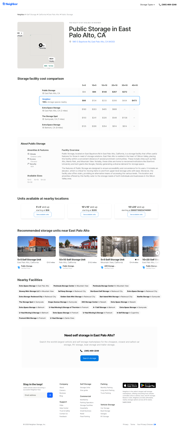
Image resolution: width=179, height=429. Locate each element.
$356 (114, 100)
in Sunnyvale (148, 297)
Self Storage (31, 14)
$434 (124, 100)
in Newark (94, 302)
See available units (42, 214)
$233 (104, 100)
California (42, 14)
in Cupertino (128, 313)
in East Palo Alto (34, 286)
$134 (94, 100)
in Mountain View (71, 286)
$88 (84, 100)
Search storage (89, 358)
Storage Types (146, 5)
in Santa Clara (62, 318)
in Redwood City (72, 291)
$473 (134, 100)
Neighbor (21, 14)
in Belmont (31, 307)
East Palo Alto (53, 14)
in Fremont (68, 307)
